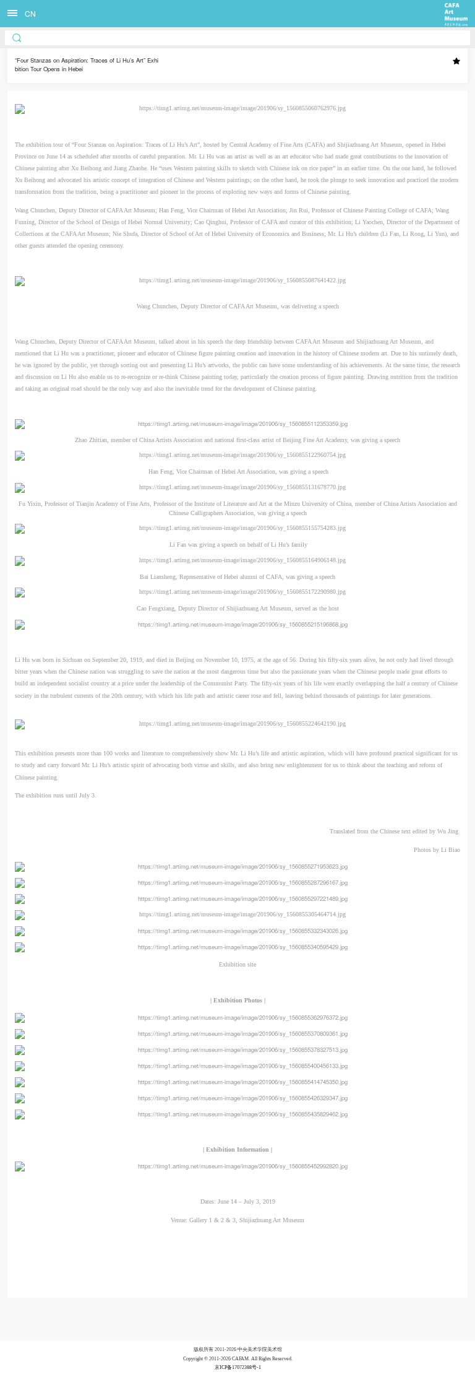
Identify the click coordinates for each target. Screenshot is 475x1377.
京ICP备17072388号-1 (238, 1367)
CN (30, 13)
